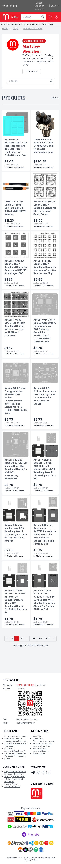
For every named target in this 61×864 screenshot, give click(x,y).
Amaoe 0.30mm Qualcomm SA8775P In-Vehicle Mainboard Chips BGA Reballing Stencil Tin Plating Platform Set (44, 534)
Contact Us (38, 738)
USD (53, 6)
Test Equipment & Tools (15, 741)
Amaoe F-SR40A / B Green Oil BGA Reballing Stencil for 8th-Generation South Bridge (44, 207)
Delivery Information (13, 774)
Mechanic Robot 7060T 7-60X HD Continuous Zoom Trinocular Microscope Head (43, 145)
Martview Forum (40, 748)
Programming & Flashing (15, 736)
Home (5, 28)
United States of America (39, 5)
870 (40, 638)
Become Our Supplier (42, 743)
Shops (15, 28)
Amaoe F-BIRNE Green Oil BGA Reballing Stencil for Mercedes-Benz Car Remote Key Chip (44, 267)
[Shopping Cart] (50, 17)
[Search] (43, 17)
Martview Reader (40, 751)
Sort (54, 97)
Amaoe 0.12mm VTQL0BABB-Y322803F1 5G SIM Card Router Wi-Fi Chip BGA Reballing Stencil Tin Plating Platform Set (44, 599)
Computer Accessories (15, 756)
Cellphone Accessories (15, 753)
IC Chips (8, 748)
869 (33, 638)
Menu (14, 16)
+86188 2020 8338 (25, 685)
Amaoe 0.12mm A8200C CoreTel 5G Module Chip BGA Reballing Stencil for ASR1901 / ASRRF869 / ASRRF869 (15, 469)
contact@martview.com (27, 719)
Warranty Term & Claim (14, 776)
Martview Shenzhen (32, 28)
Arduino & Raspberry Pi (14, 751)
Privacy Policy (10, 784)
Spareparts (9, 746)
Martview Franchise (41, 746)
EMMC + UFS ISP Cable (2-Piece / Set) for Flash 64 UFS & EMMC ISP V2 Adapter (15, 207)
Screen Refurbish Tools (15, 743)
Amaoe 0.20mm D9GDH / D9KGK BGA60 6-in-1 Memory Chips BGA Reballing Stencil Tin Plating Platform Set (44, 469)
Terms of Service (12, 786)
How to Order (39, 753)
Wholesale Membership (44, 741)
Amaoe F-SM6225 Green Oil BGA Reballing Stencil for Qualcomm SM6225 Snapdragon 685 (15, 267)
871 (47, 638)
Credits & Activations (13, 738)
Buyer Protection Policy (15, 771)
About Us (37, 736)
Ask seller (31, 71)
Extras (7, 758)
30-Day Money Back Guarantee (13, 780)
